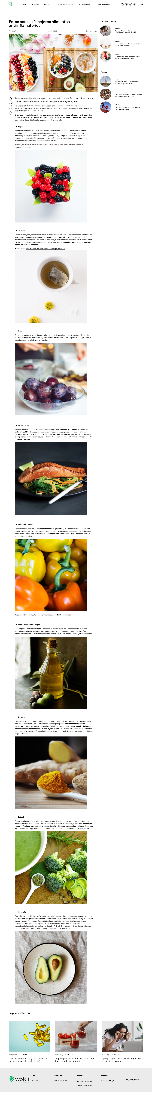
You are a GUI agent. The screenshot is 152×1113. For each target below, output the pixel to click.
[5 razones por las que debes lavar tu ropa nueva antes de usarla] (106, 56)
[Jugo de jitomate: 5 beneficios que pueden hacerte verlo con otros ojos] (76, 1036)
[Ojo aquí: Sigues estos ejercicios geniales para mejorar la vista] (106, 30)
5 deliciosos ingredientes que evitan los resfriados (51, 615)
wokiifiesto (36, 1080)
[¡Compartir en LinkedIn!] (11, 108)
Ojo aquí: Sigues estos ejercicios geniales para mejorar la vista (126, 32)
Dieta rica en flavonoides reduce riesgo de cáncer (45, 248)
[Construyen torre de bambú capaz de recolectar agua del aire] (106, 81)
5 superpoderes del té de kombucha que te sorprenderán (128, 45)
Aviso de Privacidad (84, 1081)
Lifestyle (35, 4)
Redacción (13, 31)
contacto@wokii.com (62, 1080)
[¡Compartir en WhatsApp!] (11, 113)
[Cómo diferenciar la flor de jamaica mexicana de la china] (106, 107)
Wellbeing (48, 4)
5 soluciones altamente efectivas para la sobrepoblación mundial (128, 96)
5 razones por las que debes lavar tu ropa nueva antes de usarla (127, 58)
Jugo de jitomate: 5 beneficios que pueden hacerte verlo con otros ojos (75, 1059)
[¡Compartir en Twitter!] (11, 104)
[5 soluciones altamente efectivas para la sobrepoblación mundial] (106, 94)
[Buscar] (142, 4)
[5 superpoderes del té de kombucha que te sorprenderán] (106, 43)
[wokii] (10, 4)
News (25, 4)
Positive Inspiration (85, 4)
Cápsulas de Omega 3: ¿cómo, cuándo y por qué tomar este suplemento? (28, 1059)
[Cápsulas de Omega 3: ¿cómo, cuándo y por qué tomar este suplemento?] (29, 1036)
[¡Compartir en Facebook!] (11, 99)
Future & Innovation (65, 4)
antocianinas (20, 133)
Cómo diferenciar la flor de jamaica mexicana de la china (127, 108)
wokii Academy (104, 4)
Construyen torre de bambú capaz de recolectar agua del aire (128, 83)
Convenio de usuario (85, 1085)
